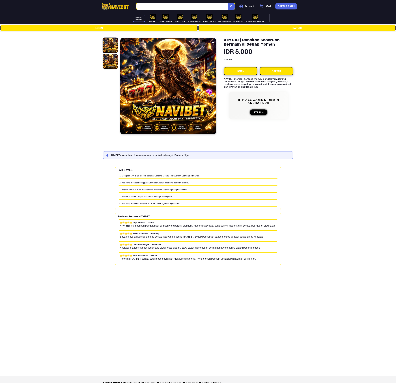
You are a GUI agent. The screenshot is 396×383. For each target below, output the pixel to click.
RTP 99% (258, 112)
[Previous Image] (122, 86)
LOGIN (99, 28)
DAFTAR (297, 28)
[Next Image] (213, 86)
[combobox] (182, 6)
